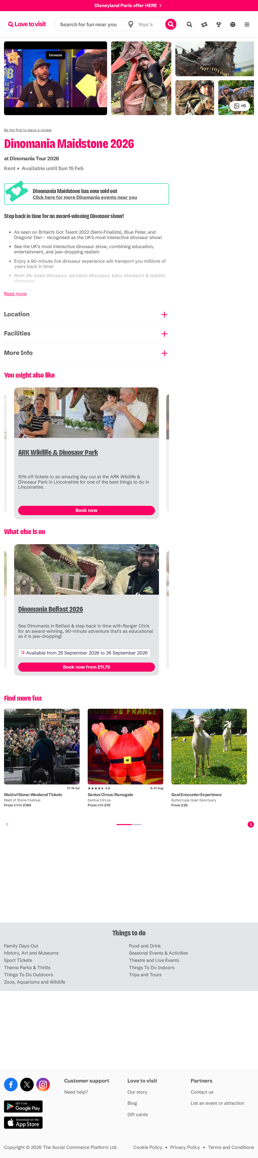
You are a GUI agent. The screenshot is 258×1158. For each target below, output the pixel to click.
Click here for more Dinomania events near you (85, 197)
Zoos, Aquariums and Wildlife (34, 982)
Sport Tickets (18, 960)
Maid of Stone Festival (22, 800)
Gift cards (137, 1114)
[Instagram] (43, 1084)
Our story (137, 1092)
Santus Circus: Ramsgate (110, 794)
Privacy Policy (185, 1147)
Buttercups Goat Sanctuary (193, 800)
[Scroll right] (251, 824)
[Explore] (189, 24)
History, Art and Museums (31, 953)
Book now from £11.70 (86, 667)
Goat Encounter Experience (196, 794)
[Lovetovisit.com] (27, 24)
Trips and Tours (145, 975)
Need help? (76, 1092)
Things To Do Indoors (151, 967)
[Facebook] (11, 1084)
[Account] (233, 24)
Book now (87, 510)
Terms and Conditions (231, 1147)
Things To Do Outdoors (28, 975)
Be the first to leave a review (28, 130)
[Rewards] (219, 24)
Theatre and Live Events (154, 960)
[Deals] (204, 24)
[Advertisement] (129, 883)
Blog (132, 1103)
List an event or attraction (217, 1103)
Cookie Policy (147, 1147)
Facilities (17, 333)
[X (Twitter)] (27, 1084)
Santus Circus (99, 800)
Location (17, 314)
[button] (28, 130)
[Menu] (247, 24)
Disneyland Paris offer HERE (125, 5)
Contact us (202, 1092)
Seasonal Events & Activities (158, 953)
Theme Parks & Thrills (27, 967)
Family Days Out (21, 946)
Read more (15, 294)
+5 (243, 106)
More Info (18, 352)
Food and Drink (145, 946)
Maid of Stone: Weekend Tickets (33, 794)
